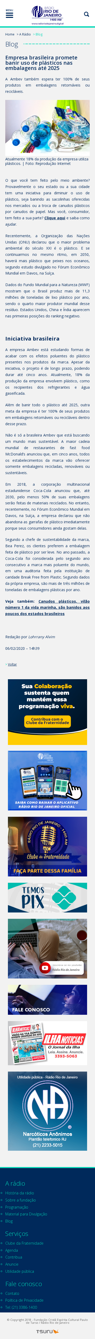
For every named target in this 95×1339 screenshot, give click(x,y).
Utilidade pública (19, 1271)
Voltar (12, 664)
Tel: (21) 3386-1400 (21, 1307)
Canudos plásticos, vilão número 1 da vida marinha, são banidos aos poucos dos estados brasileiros (47, 607)
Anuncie (11, 1264)
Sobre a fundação (20, 1200)
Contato (12, 1293)
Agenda (11, 1250)
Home (10, 34)
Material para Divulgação (26, 1213)
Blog (9, 1221)
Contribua (13, 1257)
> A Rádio (24, 34)
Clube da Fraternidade (24, 1243)
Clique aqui (54, 217)
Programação (16, 1207)
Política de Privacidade (24, 1300)
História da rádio (19, 1192)
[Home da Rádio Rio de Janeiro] (47, 15)
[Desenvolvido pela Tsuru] (47, 1331)
